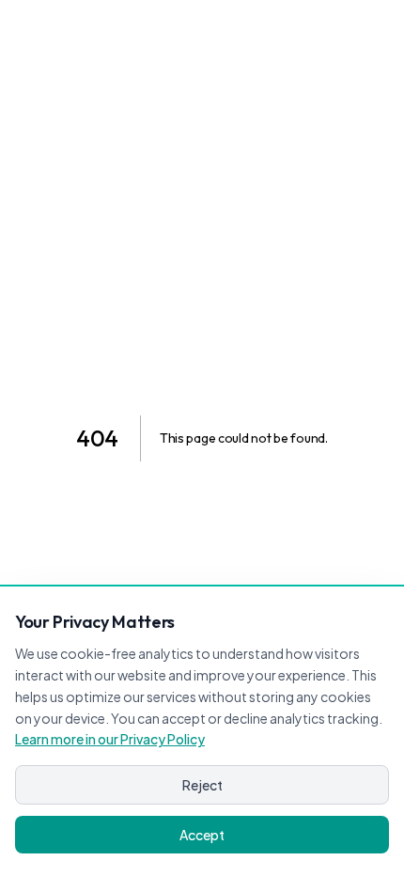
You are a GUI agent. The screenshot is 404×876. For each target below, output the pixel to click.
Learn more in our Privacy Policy (110, 738)
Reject (202, 784)
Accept (202, 834)
